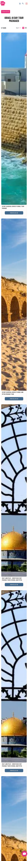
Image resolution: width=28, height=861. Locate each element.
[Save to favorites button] (3, 34)
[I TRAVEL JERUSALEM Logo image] (3, 3)
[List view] (23, 28)
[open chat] (24, 854)
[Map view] (26, 28)
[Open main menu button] (26, 3)
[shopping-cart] (20, 3)
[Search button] (23, 3)
